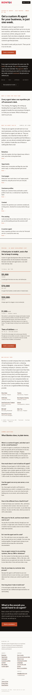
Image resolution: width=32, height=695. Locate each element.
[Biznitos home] (7, 2)
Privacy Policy (5, 683)
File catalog (4, 664)
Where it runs (20, 659)
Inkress (19, 402)
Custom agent (5, 666)
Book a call (26, 2)
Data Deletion (5, 685)
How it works (20, 655)
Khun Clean (4, 393)
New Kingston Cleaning (23, 397)
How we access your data (23, 657)
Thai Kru (19, 393)
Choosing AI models (22, 660)
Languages (20, 662)
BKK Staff (4, 409)
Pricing (19, 666)
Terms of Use (5, 681)
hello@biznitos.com (22, 673)
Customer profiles (6, 660)
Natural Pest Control (6, 413)
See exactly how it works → (10, 84)
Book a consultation (8, 52)
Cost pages (4, 659)
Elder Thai (19, 409)
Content (4, 662)
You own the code (21, 664)
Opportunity (4, 657)
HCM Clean (4, 397)
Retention (4, 655)
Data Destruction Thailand (8, 402)
